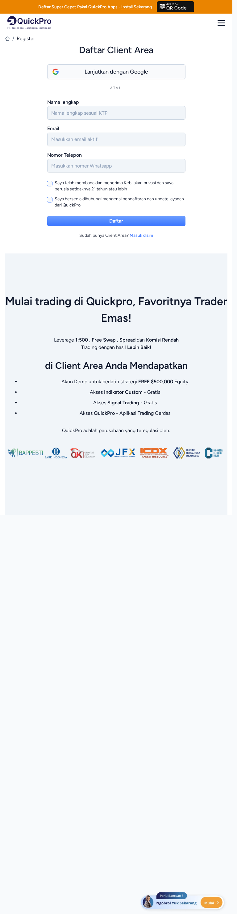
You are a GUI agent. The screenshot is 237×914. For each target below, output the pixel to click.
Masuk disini (141, 235)
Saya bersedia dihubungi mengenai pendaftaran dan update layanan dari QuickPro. (119, 202)
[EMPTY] (175, 6)
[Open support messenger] (183, 901)
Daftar (116, 221)
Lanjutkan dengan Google (116, 71)
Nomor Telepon (64, 155)
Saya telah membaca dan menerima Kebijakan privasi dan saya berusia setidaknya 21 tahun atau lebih (114, 186)
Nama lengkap (63, 102)
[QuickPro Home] (29, 23)
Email (53, 128)
